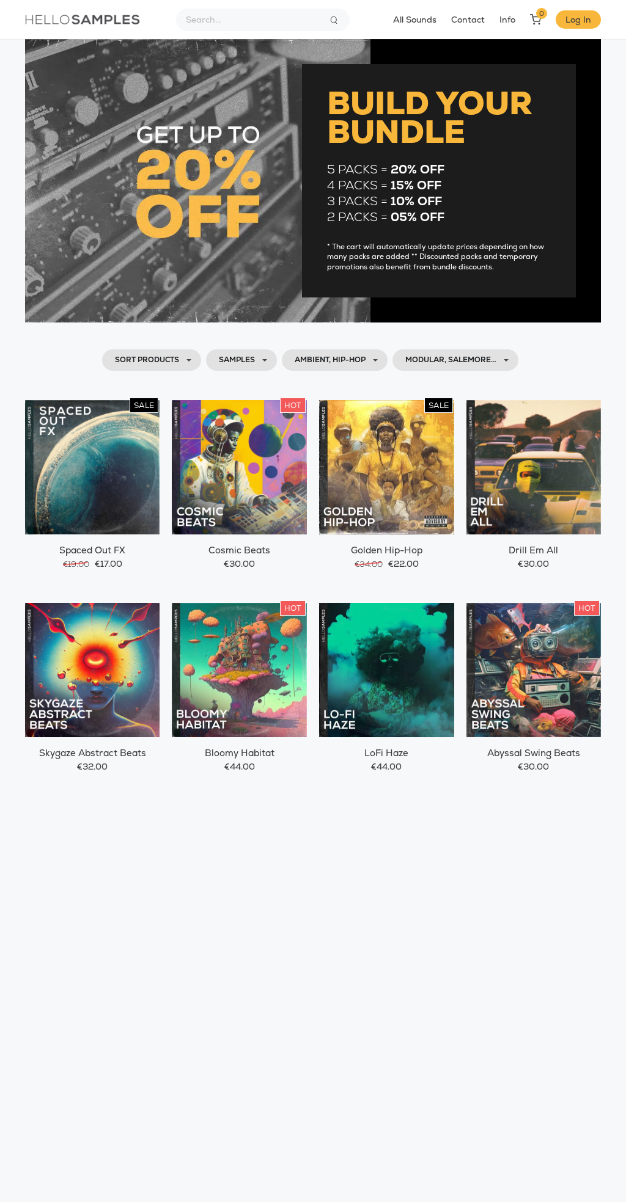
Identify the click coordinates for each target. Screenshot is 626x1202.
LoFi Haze (386, 753)
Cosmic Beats (239, 550)
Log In (578, 19)
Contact (468, 19)
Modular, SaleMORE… (450, 360)
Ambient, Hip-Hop (330, 360)
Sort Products (147, 360)
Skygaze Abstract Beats (92, 753)
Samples (237, 360)
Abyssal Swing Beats (533, 753)
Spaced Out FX (92, 550)
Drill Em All (533, 550)
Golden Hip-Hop (386, 550)
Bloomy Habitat (239, 753)
